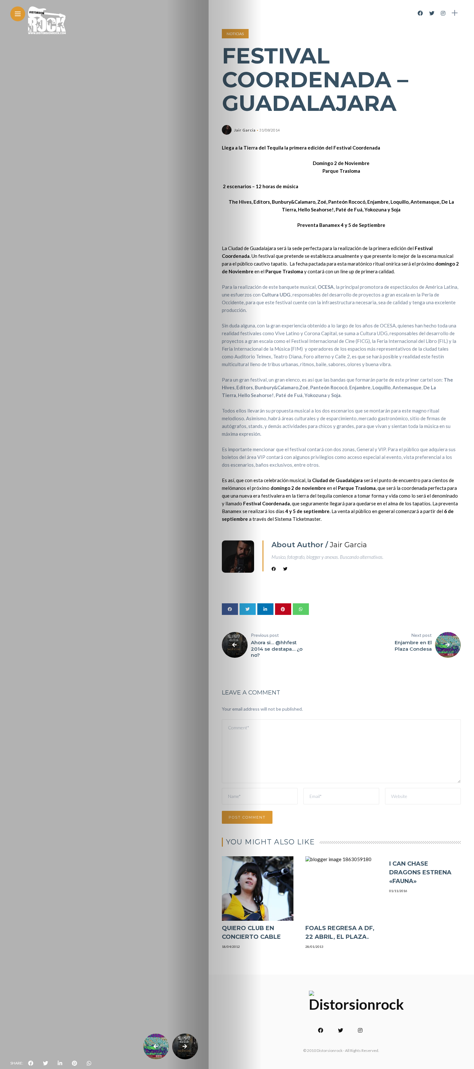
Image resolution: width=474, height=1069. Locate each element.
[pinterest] (74, 1063)
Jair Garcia (245, 130)
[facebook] (30, 1063)
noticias (235, 33)
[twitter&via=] (45, 1063)
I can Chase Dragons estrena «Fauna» (420, 872)
